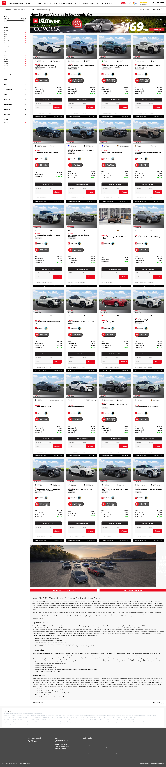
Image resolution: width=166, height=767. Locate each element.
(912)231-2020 (158, 2)
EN (124, 3)
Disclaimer (160, 19)
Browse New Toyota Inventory (63, 590)
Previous (31, 24)
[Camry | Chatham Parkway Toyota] (98, 24)
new (53, 614)
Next (164, 24)
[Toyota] (4, 3)
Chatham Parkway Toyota (40, 116)
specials (94, 614)
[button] (62, 46)
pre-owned (60, 614)
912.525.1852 (58, 116)
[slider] (5, 20)
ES (129, 3)
